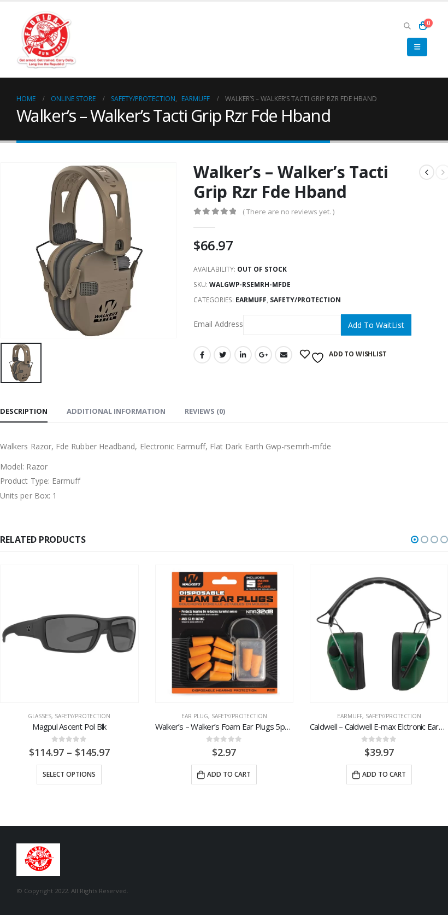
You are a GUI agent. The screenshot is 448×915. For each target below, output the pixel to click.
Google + (263, 354)
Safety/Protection (305, 299)
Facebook (202, 354)
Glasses (39, 716)
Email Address (218, 324)
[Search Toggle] (407, 25)
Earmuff (251, 299)
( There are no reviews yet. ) (288, 211)
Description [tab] (24, 411)
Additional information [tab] (116, 411)
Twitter (222, 354)
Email (283, 354)
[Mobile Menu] (417, 47)
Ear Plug (194, 716)
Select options (69, 774)
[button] (415, 539)
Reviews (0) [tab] (205, 411)
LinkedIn (243, 354)
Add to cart (229, 774)
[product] (69, 633)
